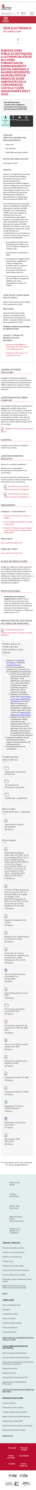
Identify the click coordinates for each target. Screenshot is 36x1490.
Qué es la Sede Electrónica (11, 1305)
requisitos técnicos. (13, 665)
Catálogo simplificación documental (14, 1412)
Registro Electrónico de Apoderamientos (16, 1416)
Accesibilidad (24, 1456)
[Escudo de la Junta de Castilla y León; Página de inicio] (6, 10)
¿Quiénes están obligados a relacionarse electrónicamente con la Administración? (17, 347)
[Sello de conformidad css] (12, 1477)
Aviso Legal (12, 1448)
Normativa (6, 1309)
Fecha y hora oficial (9, 1318)
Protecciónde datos (24, 1449)
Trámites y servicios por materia (13, 1252)
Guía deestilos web (24, 1465)
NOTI (17, 613)
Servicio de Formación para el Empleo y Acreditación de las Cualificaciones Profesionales (18, 530)
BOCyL (5, 1294)
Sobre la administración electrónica (14, 1353)
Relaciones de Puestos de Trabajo (13, 1430)
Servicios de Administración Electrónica (16, 1357)
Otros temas (32, 13)
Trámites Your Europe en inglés (13, 1266)
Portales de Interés (9, 1403)
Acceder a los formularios (5, 123)
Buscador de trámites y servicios (13, 1248)
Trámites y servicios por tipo (12, 1257)
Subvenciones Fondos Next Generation (15, 1270)
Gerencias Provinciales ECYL (11, 543)
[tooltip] (22, 13)
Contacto (11, 1464)
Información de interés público (12, 1407)
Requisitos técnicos (9, 1373)
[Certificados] (26, 1485)
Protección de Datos (9, 1332)
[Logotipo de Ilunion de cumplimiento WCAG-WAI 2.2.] (12, 1485)
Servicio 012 (7, 1436)
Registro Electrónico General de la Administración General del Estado (14, 1287)
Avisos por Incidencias (10, 1327)
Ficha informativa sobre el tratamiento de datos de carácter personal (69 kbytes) (16, 632)
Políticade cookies (11, 1457)
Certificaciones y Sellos (10, 1314)
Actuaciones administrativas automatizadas (17, 1425)
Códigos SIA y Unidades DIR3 (12, 1421)
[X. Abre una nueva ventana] (18, 40)
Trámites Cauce (7, 1261)
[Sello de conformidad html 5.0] (23, 1477)
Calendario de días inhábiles (12, 1323)
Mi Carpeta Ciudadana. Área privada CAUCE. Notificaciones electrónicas (18, 1363)
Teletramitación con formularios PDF (15, 1377)
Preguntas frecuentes (9, 1368)
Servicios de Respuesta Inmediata (13, 1275)
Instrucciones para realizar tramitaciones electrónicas (20, 699)
